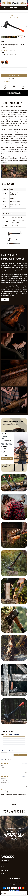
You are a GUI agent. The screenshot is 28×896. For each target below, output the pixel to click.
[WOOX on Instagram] (10, 878)
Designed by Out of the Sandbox (14, 882)
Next (17, 15)
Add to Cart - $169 (14, 75)
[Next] (26, 26)
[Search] (5, 8)
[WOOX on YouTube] (15, 878)
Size (2, 66)
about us (5, 299)
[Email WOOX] (19, 878)
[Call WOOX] (8, 878)
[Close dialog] (27, 433)
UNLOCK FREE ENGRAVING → (7, 458)
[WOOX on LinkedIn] (17, 878)
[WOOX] (14, 8)
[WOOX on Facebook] (12, 878)
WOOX (6, 882)
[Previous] (2, 26)
